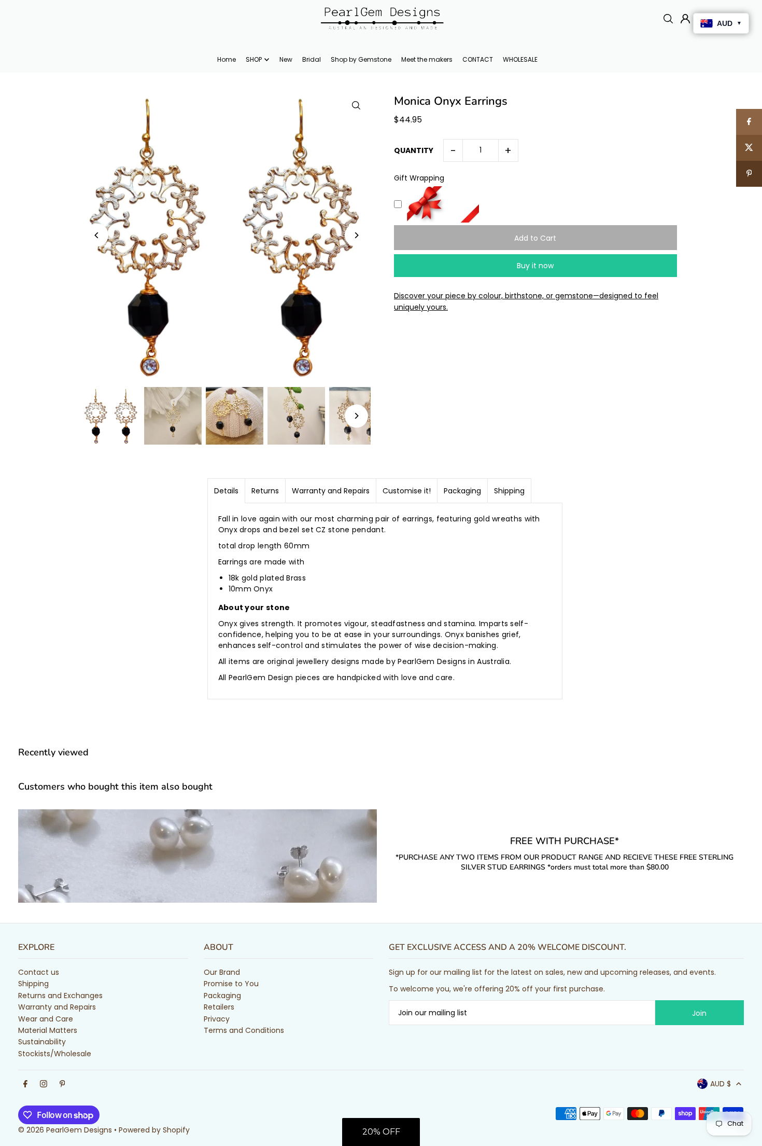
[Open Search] (668, 18)
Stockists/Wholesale (54, 1053)
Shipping (509, 491)
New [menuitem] (285, 59)
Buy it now (535, 265)
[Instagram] (43, 1084)
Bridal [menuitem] (311, 59)
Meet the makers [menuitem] (427, 59)
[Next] (356, 235)
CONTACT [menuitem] (477, 59)
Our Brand (222, 972)
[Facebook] (25, 1084)
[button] (381, 1132)
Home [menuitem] (226, 59)
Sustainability (42, 1042)
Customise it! (407, 491)
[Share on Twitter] (749, 148)
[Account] (685, 18)
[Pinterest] (62, 1084)
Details (226, 491)
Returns (265, 491)
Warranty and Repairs (331, 491)
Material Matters (47, 1030)
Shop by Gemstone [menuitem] (361, 59)
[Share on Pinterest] (749, 174)
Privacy (217, 1019)
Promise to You (231, 983)
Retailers (219, 1007)
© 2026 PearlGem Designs (65, 1130)
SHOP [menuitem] (254, 59)
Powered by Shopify (154, 1130)
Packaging (462, 491)
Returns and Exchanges (60, 995)
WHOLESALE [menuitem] (520, 59)
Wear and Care (45, 1019)
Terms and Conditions (244, 1030)
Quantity (413, 150)
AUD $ (720, 1084)
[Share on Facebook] (749, 122)
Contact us (38, 972)
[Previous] (96, 235)
